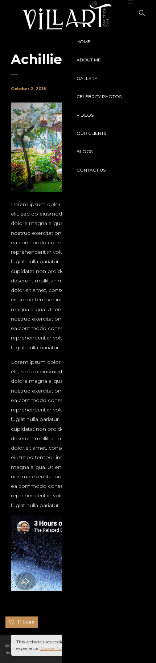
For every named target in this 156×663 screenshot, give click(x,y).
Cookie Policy (54, 648)
